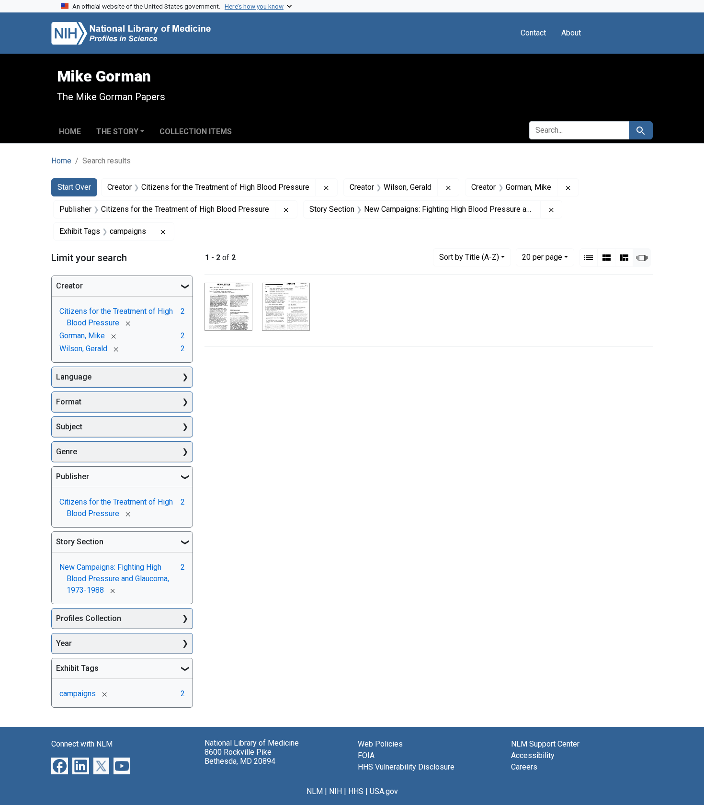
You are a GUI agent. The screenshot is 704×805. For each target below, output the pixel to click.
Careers (524, 766)
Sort (469, 257)
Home (70, 131)
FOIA (366, 755)
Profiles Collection (88, 618)
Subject (69, 426)
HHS (355, 791)
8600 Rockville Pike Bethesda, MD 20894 (239, 757)
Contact (533, 32)
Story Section (79, 541)
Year (64, 643)
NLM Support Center (545, 743)
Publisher (72, 476)
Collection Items (195, 131)
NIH (335, 791)
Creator (69, 285)
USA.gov (384, 791)
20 (542, 257)
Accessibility (533, 755)
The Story (117, 131)
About (571, 32)
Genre (66, 451)
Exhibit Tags (77, 668)
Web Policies (380, 743)
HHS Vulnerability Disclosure (406, 766)
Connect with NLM (82, 743)
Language (73, 376)
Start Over (74, 187)
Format (68, 401)
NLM (315, 791)
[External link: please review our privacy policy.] (59, 765)
